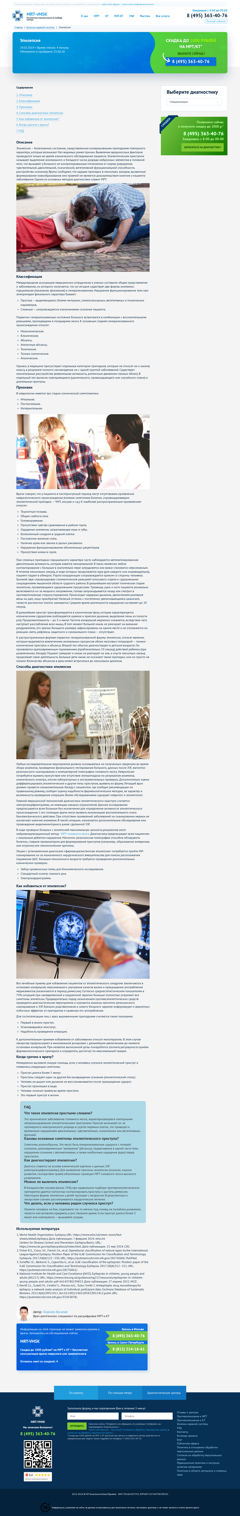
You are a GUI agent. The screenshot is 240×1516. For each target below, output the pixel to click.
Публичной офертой (98, 1429)
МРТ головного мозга (75, 834)
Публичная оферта (188, 1443)
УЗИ (131, 16)
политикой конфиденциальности (138, 4)
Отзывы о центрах (187, 1412)
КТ (107, 16)
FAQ (179, 1428)
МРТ (97, 16)
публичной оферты (110, 4)
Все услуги (163, 16)
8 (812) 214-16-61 (128, 1349)
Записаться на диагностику (202, 147)
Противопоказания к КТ (191, 1420)
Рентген (145, 16)
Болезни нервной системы (192, 1424)
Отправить (77, 1426)
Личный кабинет (216, 21)
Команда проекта (187, 1435)
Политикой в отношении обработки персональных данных (139, 1429)
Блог (179, 1439)
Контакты (182, 1431)
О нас (84, 16)
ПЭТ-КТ (118, 16)
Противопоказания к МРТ (192, 1416)
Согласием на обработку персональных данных (90, 1432)
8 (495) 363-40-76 (207, 15)
